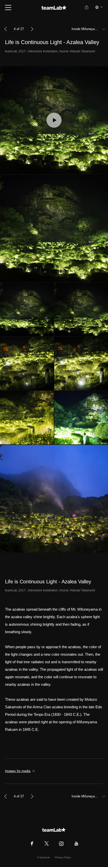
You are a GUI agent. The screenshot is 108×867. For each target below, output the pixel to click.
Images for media (17, 771)
